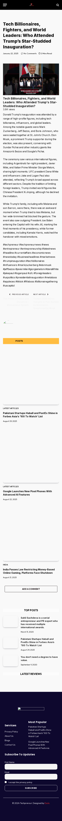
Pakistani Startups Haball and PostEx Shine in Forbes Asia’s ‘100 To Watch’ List (37, 642)
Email (7, 772)
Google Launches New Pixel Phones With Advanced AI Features (38, 744)
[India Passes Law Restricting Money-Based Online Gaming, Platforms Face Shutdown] (31, 533)
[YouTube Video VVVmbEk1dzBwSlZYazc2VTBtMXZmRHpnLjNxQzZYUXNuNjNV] (31, 79)
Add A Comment (31, 589)
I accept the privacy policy (20, 782)
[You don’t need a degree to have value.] (10, 660)
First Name (9, 762)
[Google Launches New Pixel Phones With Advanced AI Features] (31, 455)
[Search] (57, 5)
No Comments (30, 53)
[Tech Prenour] (31, 5)
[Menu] (5, 5)
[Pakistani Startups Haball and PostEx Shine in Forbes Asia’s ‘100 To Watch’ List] (31, 376)
